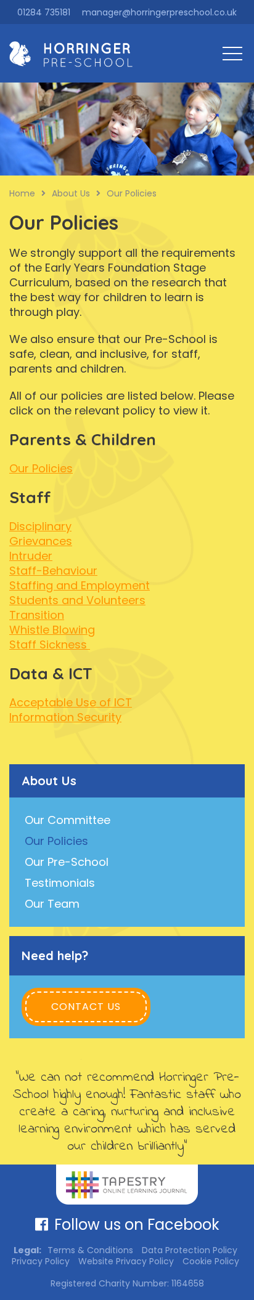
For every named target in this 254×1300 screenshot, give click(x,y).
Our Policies (41, 468)
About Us (49, 780)
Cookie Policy (210, 1261)
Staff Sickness (49, 644)
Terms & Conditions (90, 1250)
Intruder (30, 555)
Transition (36, 615)
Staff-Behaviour (53, 570)
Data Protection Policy (189, 1250)
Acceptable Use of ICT (70, 702)
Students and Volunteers (77, 600)
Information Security (65, 717)
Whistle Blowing (52, 629)
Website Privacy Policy (126, 1261)
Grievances (40, 541)
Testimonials (60, 882)
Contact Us (86, 1006)
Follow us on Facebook (136, 1224)
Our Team (52, 903)
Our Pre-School (67, 862)
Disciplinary (40, 526)
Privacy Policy (41, 1261)
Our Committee (67, 820)
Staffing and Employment (79, 585)
